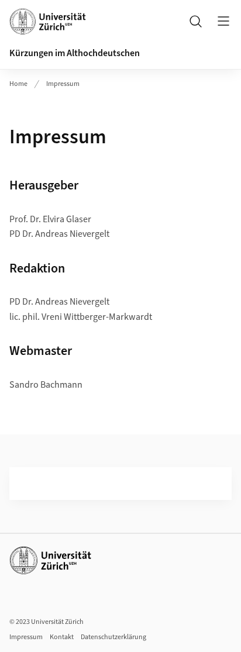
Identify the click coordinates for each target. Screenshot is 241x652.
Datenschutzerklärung (113, 637)
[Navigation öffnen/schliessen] (223, 21)
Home (18, 84)
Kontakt (62, 637)
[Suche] (195, 21)
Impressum (63, 84)
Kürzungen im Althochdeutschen (74, 53)
